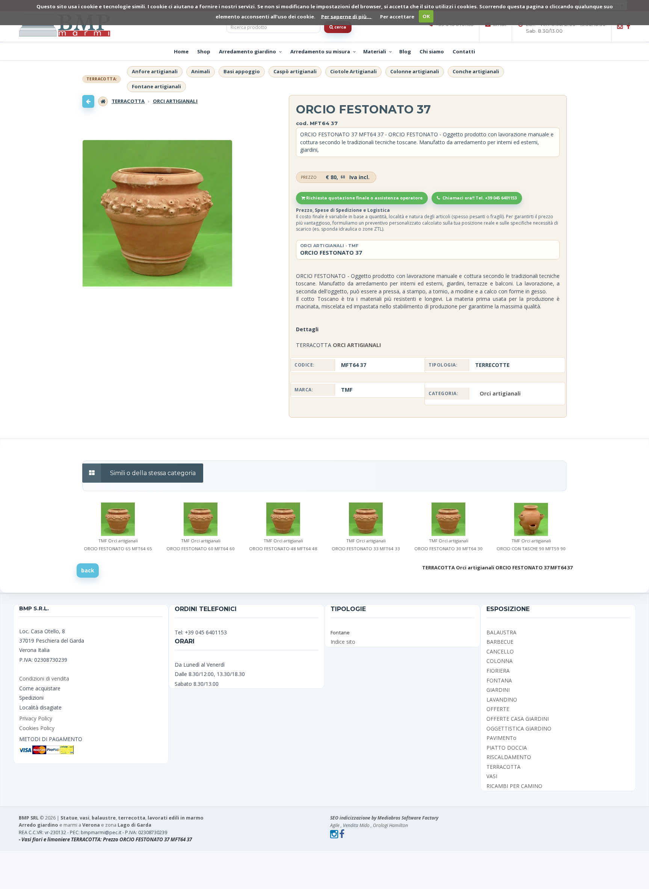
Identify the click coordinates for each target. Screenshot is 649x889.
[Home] (103, 101)
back (87, 570)
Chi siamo (432, 51)
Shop (203, 51)
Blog (405, 51)
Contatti (464, 51)
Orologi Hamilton (390, 825)
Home (181, 51)
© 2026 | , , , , (111, 818)
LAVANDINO (501, 699)
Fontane (340, 632)
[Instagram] (620, 26)
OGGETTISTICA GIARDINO (518, 728)
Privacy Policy (35, 718)
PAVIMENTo (501, 737)
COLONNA (499, 660)
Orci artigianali (500, 393)
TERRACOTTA (128, 101)
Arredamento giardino (247, 51)
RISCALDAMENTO (508, 757)
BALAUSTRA (501, 632)
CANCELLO (500, 651)
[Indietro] (88, 101)
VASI (491, 776)
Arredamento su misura (320, 51)
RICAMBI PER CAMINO (514, 785)
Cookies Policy (36, 728)
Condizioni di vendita (44, 678)
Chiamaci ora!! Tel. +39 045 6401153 (479, 198)
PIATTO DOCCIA (506, 747)
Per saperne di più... (346, 16)
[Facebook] (628, 26)
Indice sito (343, 641)
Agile (335, 825)
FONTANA (499, 680)
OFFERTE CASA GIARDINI (517, 718)
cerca (339, 27)
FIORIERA (498, 670)
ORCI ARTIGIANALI (175, 101)
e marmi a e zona (85, 825)
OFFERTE (497, 708)
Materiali (374, 51)
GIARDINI (498, 689)
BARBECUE (499, 641)
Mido (364, 825)
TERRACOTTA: (101, 79)
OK (426, 16)
